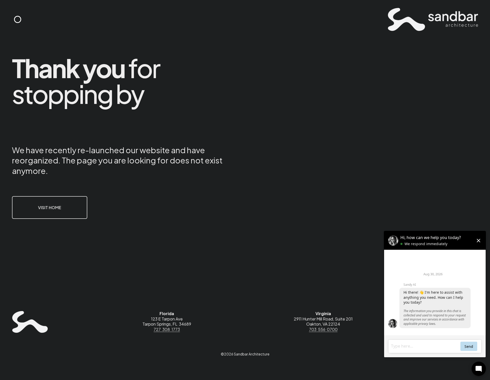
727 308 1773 (167, 329)
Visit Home (49, 207)
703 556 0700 (323, 329)
